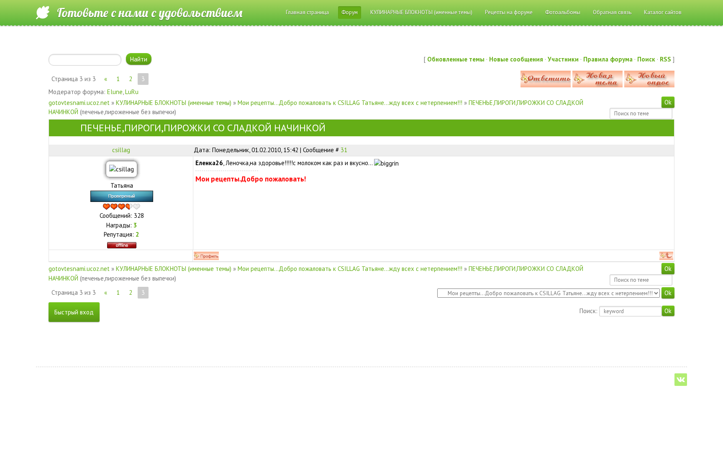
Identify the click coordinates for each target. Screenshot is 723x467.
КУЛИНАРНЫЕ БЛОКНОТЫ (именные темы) (173, 103)
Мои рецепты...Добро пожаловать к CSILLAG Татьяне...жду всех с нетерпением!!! (350, 103)
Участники (563, 59)
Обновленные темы (456, 59)
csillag (121, 150)
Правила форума (608, 59)
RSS (665, 59)
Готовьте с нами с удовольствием (149, 12)
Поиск (646, 59)
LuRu (131, 92)
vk (680, 379)
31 (344, 150)
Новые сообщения (516, 59)
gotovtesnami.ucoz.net (79, 103)
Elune (115, 92)
